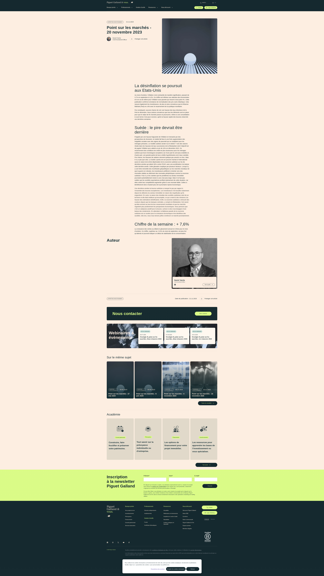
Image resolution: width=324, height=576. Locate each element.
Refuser (193, 569)
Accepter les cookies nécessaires (176, 569)
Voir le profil (207, 284)
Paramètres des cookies (158, 569)
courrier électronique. (196, 550)
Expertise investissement (115, 22)
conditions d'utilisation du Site (160, 550)
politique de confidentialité (159, 486)
